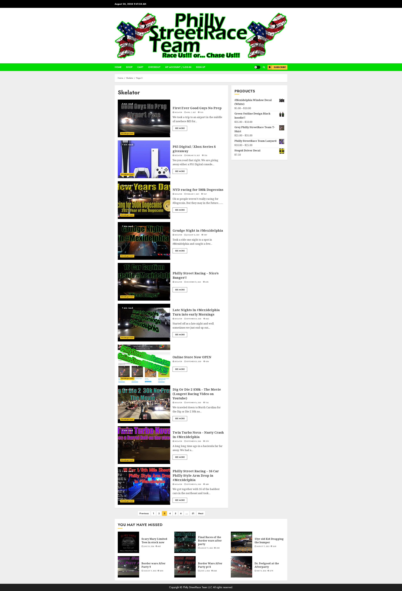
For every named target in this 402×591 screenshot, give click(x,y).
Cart (140, 67)
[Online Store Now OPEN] (144, 363)
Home (118, 67)
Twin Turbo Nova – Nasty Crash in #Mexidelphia (198, 434)
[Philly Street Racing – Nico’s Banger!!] (144, 282)
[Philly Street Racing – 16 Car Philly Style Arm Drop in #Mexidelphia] (144, 486)
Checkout (154, 67)
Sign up (200, 67)
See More (180, 128)
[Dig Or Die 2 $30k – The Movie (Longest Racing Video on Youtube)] (144, 404)
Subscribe (280, 67)
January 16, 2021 (192, 235)
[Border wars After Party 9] (128, 566)
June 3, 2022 (205, 571)
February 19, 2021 (193, 155)
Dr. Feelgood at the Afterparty (267, 565)
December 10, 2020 (193, 282)
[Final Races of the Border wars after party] (185, 542)
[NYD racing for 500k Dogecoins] (144, 200)
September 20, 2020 (193, 361)
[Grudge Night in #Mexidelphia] (144, 241)
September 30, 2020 (193, 319)
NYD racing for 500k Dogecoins (198, 190)
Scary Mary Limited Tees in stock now (154, 540)
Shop (129, 67)
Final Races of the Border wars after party (210, 540)
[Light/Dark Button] (257, 67)
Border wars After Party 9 (153, 565)
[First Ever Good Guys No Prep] (144, 118)
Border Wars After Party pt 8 (210, 565)
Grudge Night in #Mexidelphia (198, 230)
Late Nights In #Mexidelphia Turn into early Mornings (196, 312)
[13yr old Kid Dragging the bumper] (241, 542)
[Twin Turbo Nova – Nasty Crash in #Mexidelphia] (144, 445)
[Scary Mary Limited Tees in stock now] (128, 542)
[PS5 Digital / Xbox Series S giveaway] (144, 159)
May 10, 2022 (261, 571)
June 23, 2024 (149, 546)
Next (200, 513)
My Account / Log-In (178, 67)
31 (193, 513)
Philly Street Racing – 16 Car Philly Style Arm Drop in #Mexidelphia (196, 475)
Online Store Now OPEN (192, 357)
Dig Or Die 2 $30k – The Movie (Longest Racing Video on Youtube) (197, 393)
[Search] (264, 67)
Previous (144, 513)
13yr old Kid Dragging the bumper (269, 540)
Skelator (178, 112)
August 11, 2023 (206, 548)
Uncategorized (127, 133)
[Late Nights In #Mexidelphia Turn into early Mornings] (144, 322)
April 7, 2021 (191, 112)
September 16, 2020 (193, 403)
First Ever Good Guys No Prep (197, 108)
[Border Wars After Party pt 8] (185, 566)
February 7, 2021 (192, 194)
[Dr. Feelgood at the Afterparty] (241, 566)
